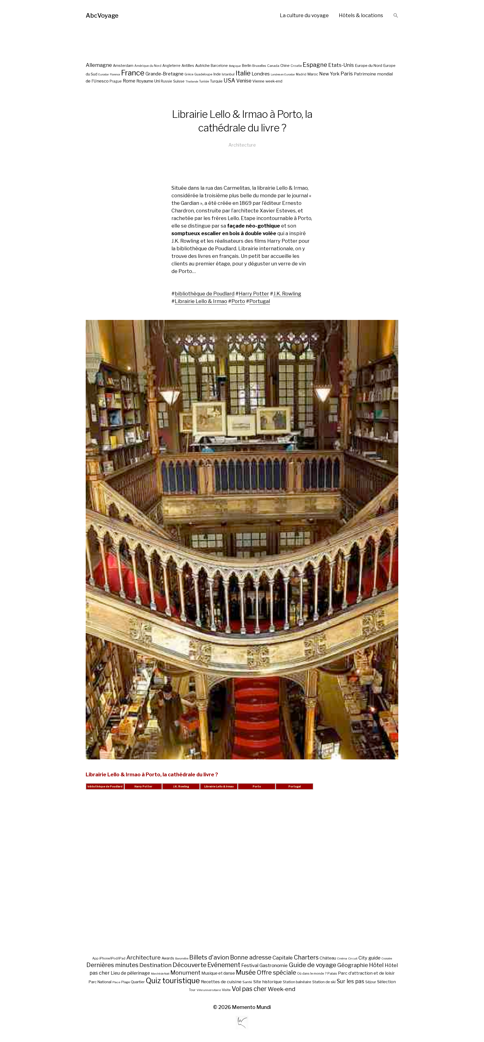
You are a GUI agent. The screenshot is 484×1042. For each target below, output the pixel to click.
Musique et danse (218, 973)
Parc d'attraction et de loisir (366, 973)
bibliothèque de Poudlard (204, 294)
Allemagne (99, 65)
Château (328, 958)
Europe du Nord (368, 65)
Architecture (242, 145)
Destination (155, 965)
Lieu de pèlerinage (130, 973)
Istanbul (228, 74)
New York (329, 73)
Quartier (138, 982)
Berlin (246, 65)
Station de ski (324, 981)
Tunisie (204, 81)
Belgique (235, 66)
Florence (115, 74)
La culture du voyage (304, 15)
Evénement (223, 965)
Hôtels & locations (361, 15)
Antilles (188, 65)
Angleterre (171, 66)
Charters (306, 957)
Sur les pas (350, 981)
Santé (247, 982)
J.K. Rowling (287, 294)
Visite (226, 990)
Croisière (386, 958)
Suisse (179, 81)
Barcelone (219, 66)
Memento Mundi (251, 1007)
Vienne (258, 81)
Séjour (370, 982)
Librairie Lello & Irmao (201, 301)
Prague (116, 81)
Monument (185, 972)
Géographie (352, 965)
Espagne (315, 64)
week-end (273, 81)
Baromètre (181, 958)
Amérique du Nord (147, 66)
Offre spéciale (276, 972)
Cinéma (342, 958)
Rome (129, 81)
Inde (217, 74)
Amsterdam (123, 65)
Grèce (189, 74)
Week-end (281, 989)
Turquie (216, 81)
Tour (192, 990)
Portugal (259, 301)
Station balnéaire (297, 982)
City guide (369, 958)
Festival (249, 965)
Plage (125, 982)
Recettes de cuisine (221, 981)
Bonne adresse (250, 957)
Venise (243, 81)
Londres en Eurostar (283, 74)
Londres (261, 74)
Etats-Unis (341, 65)
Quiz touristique (173, 980)
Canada (273, 66)
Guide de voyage (312, 965)
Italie (243, 73)
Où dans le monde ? (311, 973)
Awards (168, 958)
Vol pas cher (249, 989)
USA (229, 80)
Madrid (301, 74)
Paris (347, 73)
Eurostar (103, 74)
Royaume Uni (148, 81)
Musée (246, 972)
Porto (238, 301)
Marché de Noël (160, 973)
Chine (285, 66)
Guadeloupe (203, 74)
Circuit (352, 958)
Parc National (99, 982)
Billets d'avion (209, 957)
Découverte (189, 965)
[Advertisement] (242, 878)
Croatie (296, 66)
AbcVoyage (102, 15)
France (132, 72)
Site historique (267, 981)
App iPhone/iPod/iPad (108, 958)
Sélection (386, 981)
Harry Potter (254, 294)
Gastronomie (273, 965)
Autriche (202, 65)
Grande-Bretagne (164, 74)
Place (116, 982)
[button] (395, 16)
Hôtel (376, 965)
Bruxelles (259, 66)
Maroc (312, 74)
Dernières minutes (112, 965)
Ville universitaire (209, 990)
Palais (332, 973)
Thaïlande (192, 81)
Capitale (283, 957)
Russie (166, 81)
